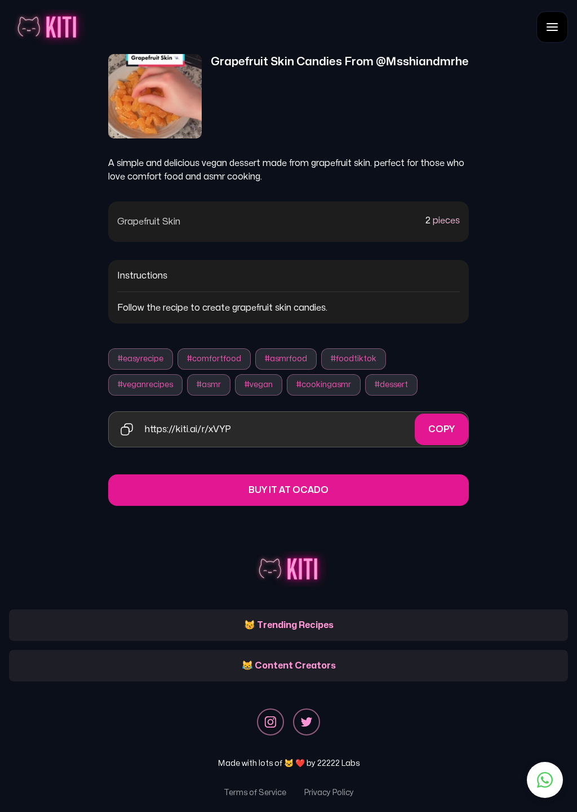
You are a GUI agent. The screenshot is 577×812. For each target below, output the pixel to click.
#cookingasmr (323, 384)
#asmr (209, 384)
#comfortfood (214, 358)
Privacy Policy (329, 792)
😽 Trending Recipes (289, 625)
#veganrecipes (145, 384)
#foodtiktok (353, 358)
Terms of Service (255, 792)
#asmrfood (286, 358)
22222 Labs (338, 763)
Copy (441, 429)
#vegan (259, 384)
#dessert (391, 384)
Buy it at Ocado (288, 490)
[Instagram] (270, 721)
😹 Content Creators (289, 665)
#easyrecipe (140, 358)
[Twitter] (306, 721)
